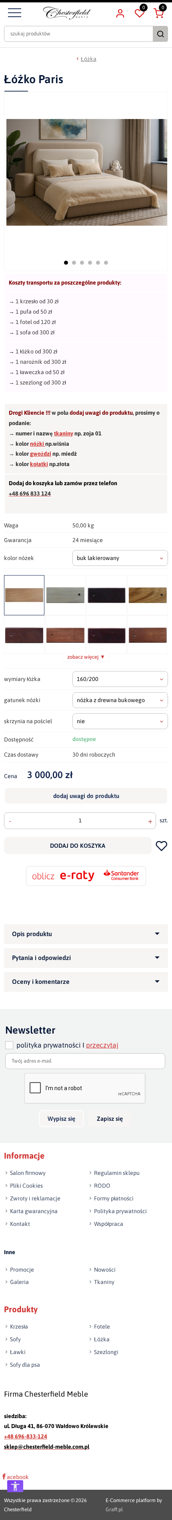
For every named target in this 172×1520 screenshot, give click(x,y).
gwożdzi (40, 454)
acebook (18, 1477)
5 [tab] (98, 263)
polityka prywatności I (67, 1045)
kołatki (39, 464)
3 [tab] (82, 263)
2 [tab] (74, 263)
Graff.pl (114, 1509)
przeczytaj (102, 1045)
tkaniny (63, 433)
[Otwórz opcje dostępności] (15, 1486)
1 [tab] (66, 263)
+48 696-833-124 (25, 1437)
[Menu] (13, 13)
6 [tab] (106, 263)
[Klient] (120, 13)
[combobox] (120, 558)
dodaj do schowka (162, 846)
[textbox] (120, 558)
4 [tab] (90, 263)
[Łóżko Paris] (86, 172)
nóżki (37, 444)
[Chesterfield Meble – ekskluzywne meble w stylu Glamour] (66, 13)
